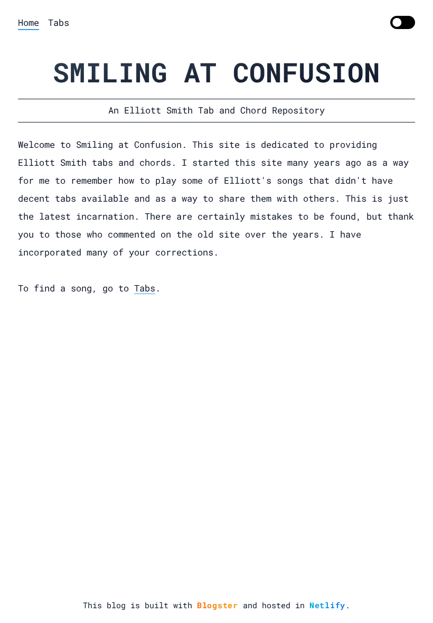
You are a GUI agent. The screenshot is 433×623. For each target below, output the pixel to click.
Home (28, 22)
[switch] (402, 23)
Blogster (217, 605)
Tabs (58, 22)
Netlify (327, 605)
